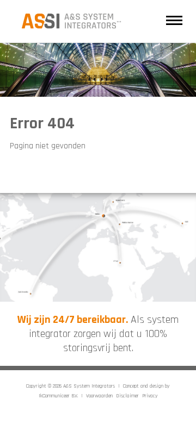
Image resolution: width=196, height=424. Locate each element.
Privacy (150, 395)
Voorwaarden (99, 395)
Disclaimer (127, 395)
